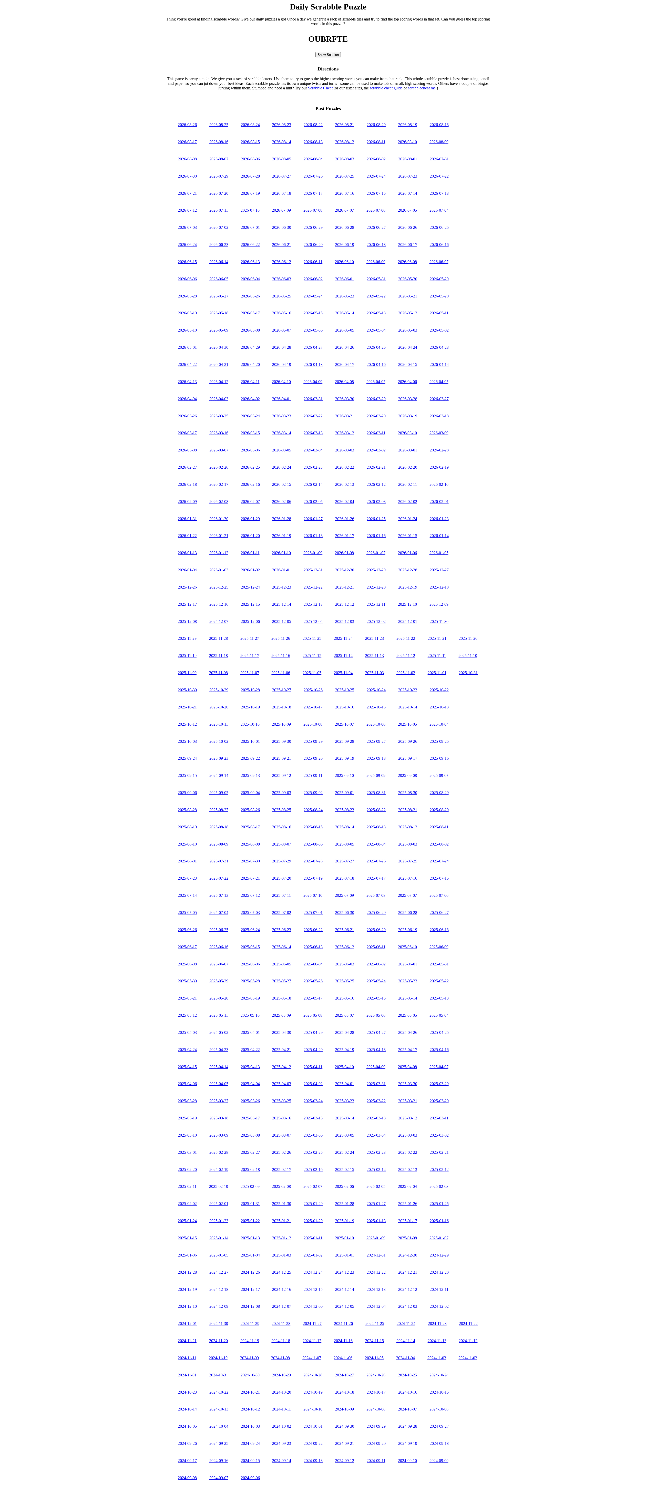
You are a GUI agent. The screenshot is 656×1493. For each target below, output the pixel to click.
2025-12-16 (218, 604)
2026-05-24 (313, 296)
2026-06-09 (375, 262)
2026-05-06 (313, 330)
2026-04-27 (313, 347)
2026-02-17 (218, 484)
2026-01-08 (344, 553)
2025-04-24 (187, 1049)
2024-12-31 (376, 1255)
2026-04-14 (439, 364)
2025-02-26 (281, 1152)
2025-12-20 (376, 587)
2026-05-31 (376, 279)
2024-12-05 (344, 1306)
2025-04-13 (250, 1067)
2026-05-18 (218, 313)
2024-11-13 (437, 1340)
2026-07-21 (187, 193)
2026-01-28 (281, 519)
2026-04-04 (187, 399)
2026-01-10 (281, 553)
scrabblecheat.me (422, 88)
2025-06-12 (344, 947)
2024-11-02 (467, 1358)
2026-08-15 (250, 142)
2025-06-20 (376, 930)
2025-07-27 (344, 861)
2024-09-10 (407, 1460)
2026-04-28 (281, 347)
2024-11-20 (218, 1340)
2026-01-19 (281, 535)
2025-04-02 (313, 1084)
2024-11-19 (249, 1340)
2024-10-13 (218, 1409)
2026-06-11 (313, 262)
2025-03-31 (376, 1084)
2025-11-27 (249, 638)
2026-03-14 (281, 433)
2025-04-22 (250, 1049)
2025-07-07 (407, 895)
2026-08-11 (376, 142)
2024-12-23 (344, 1272)
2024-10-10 (312, 1409)
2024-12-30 (407, 1255)
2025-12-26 (187, 587)
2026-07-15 (376, 193)
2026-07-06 (375, 210)
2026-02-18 (187, 484)
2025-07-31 (218, 861)
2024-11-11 (187, 1358)
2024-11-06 (343, 1358)
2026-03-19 (407, 416)
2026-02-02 (407, 501)
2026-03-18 (439, 416)
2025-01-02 (313, 1255)
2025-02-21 (439, 1152)
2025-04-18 (376, 1049)
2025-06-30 (344, 912)
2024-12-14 (344, 1289)
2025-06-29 (376, 912)
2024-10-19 (313, 1392)
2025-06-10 (407, 947)
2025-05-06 (375, 1015)
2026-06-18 (376, 244)
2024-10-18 (344, 1392)
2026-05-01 (187, 347)
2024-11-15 (374, 1340)
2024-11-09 (249, 1358)
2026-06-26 (407, 227)
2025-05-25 (344, 981)
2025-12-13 (313, 604)
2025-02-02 (187, 1203)
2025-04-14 (218, 1067)
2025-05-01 (250, 1032)
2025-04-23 (218, 1049)
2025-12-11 (376, 604)
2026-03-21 (344, 416)
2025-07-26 (376, 861)
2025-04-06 (187, 1084)
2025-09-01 (344, 792)
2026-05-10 (187, 330)
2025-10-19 (250, 707)
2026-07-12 (187, 210)
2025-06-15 (250, 947)
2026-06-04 (250, 279)
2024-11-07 (311, 1358)
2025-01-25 (439, 1203)
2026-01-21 (218, 535)
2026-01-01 (281, 570)
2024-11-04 (405, 1358)
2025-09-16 (439, 758)
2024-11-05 (374, 1358)
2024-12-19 (187, 1289)
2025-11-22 (405, 638)
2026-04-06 (407, 381)
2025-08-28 (187, 810)
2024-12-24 (313, 1272)
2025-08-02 (439, 844)
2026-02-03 (376, 501)
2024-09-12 (344, 1460)
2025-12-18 (439, 587)
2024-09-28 (407, 1426)
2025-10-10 (250, 724)
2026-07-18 (281, 193)
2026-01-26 (344, 519)
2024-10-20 (281, 1392)
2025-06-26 (187, 930)
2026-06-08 (407, 262)
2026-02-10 (438, 484)
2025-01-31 (250, 1203)
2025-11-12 (405, 655)
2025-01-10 (344, 1238)
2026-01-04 (187, 570)
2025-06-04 (313, 964)
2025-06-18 (439, 930)
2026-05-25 (281, 296)
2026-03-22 (313, 416)
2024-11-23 (437, 1323)
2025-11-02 (405, 673)
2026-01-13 (187, 553)
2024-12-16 (281, 1289)
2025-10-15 (376, 707)
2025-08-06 (313, 844)
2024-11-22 (468, 1323)
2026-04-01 (281, 399)
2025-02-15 (344, 1169)
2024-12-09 (218, 1306)
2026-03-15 (250, 433)
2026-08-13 (313, 142)
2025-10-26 (313, 690)
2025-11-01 (437, 673)
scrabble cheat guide (386, 88)
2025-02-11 (187, 1186)
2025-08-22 (376, 810)
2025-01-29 (313, 1203)
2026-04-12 (218, 381)
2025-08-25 (281, 810)
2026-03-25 (218, 416)
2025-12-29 (376, 570)
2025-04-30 (281, 1032)
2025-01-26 (407, 1203)
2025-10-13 (439, 707)
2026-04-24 (407, 347)
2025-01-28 (344, 1203)
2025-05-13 (439, 998)
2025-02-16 (313, 1169)
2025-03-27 (218, 1101)
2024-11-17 (312, 1340)
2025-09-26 (407, 741)
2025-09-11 (313, 775)
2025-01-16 (439, 1221)
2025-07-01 (313, 912)
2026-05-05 (344, 330)
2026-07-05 (407, 210)
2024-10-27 (344, 1375)
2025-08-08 (250, 844)
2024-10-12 (250, 1409)
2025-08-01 (187, 861)
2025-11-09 (187, 673)
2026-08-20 (376, 124)
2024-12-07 (281, 1306)
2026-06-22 (250, 244)
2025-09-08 (407, 775)
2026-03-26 (187, 416)
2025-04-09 (375, 1067)
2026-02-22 (344, 467)
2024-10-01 (313, 1426)
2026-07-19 (250, 193)
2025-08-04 (376, 844)
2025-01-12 (281, 1238)
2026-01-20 (250, 535)
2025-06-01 (407, 964)
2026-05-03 (407, 330)
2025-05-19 (250, 998)
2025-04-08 (407, 1067)
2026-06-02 (313, 279)
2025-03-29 (439, 1084)
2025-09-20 (313, 758)
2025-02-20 (187, 1169)
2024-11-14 (405, 1340)
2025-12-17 (187, 604)
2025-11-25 (312, 638)
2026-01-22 (187, 535)
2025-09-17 (407, 758)
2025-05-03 (187, 1032)
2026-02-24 (281, 467)
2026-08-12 (344, 142)
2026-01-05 (438, 553)
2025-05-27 (281, 981)
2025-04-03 (281, 1084)
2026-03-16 (218, 433)
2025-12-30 (344, 570)
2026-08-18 (439, 124)
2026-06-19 (344, 244)
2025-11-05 (312, 673)
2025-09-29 (313, 741)
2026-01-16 (376, 535)
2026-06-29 (313, 227)
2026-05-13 (376, 313)
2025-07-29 (281, 861)
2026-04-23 (439, 347)
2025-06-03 (344, 964)
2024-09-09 (438, 1460)
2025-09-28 (344, 741)
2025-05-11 (218, 1015)
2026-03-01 (407, 450)
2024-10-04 (218, 1426)
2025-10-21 (187, 707)
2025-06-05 (281, 964)
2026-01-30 (218, 519)
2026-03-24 (250, 416)
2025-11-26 (280, 638)
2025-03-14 (344, 1118)
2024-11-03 (436, 1358)
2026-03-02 (376, 450)
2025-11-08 (218, 673)
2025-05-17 (313, 998)
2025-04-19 (344, 1049)
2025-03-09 (218, 1135)
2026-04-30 (218, 347)
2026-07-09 (281, 210)
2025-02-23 (376, 1152)
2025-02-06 (344, 1186)
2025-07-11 (281, 895)
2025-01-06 (187, 1255)
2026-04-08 (344, 381)
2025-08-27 (218, 810)
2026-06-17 (407, 244)
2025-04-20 (313, 1049)
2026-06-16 (439, 244)
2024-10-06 (438, 1409)
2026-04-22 (187, 364)
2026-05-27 (218, 296)
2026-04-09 (312, 381)
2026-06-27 (376, 227)
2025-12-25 (218, 587)
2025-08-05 (344, 844)
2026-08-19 (407, 124)
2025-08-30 (407, 792)
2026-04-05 (438, 381)
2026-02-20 (407, 467)
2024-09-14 (281, 1460)
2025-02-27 (250, 1152)
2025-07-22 (218, 878)
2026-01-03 (218, 570)
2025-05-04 (438, 1015)
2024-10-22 (218, 1392)
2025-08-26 (250, 810)
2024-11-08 (280, 1358)
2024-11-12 (468, 1340)
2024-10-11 (281, 1409)
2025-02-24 (344, 1152)
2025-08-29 (439, 792)
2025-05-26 (313, 981)
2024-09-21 (344, 1443)
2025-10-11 (218, 724)
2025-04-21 (281, 1049)
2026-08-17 (187, 142)
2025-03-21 (407, 1101)
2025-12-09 (438, 604)
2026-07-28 (250, 176)
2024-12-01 (187, 1323)
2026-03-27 (439, 399)
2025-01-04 (250, 1255)
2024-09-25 (218, 1443)
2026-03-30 (344, 399)
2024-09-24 (250, 1443)
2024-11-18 (280, 1340)
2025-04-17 (407, 1049)
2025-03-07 (281, 1135)
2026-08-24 (250, 124)
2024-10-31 (218, 1375)
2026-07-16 (344, 193)
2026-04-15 (407, 364)
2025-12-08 (187, 621)
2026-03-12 (344, 433)
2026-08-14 (281, 142)
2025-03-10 (187, 1135)
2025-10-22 (439, 690)
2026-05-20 (439, 296)
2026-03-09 (438, 433)
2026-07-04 (438, 210)
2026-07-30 (187, 176)
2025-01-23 (218, 1221)
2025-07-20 (281, 878)
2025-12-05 (281, 621)
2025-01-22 (250, 1221)
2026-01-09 (312, 553)
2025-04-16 (439, 1049)
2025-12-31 (313, 570)
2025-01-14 (218, 1238)
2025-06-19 (407, 930)
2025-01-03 (281, 1255)
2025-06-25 (218, 930)
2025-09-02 (313, 792)
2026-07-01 (250, 227)
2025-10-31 (468, 673)
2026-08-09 (438, 142)
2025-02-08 (281, 1186)
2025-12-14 (281, 604)
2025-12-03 (344, 621)
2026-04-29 (250, 347)
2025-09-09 (375, 775)
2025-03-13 (376, 1118)
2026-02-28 (439, 450)
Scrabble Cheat (320, 88)
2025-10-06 (375, 724)
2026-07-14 (407, 193)
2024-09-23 (281, 1443)
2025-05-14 (407, 998)
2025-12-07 (218, 621)
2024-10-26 (375, 1375)
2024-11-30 (218, 1323)
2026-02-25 (250, 467)
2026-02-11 (407, 484)
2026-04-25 (376, 347)
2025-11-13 (374, 655)
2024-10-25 (407, 1375)
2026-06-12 (281, 262)
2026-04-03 (218, 399)
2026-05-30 (407, 279)
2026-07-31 (439, 159)
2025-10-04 (438, 724)
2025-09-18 (376, 758)
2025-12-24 (250, 587)
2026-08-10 (407, 142)
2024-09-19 (407, 1443)
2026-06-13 (250, 262)
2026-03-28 (407, 399)
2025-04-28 (344, 1032)
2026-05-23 (344, 296)
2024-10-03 (250, 1426)
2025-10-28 (250, 690)
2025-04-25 (439, 1032)
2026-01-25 (376, 519)
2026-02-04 (344, 501)
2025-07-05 (187, 912)
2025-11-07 (249, 673)
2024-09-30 (344, 1426)
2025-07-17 (376, 878)
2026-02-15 (281, 484)
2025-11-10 (467, 655)
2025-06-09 (438, 947)
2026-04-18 (313, 364)
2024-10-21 (250, 1392)
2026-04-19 (281, 364)
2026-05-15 (313, 313)
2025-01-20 (313, 1221)
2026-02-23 (313, 467)
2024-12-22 (376, 1272)
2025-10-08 (312, 724)
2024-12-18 (218, 1289)
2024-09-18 (439, 1443)
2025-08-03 (407, 844)
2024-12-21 (407, 1272)
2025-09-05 (218, 792)
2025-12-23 (281, 587)
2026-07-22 (439, 176)
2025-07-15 (439, 878)
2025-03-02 (439, 1135)
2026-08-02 (376, 159)
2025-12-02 (376, 621)
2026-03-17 (187, 433)
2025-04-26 (407, 1032)
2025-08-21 (407, 810)
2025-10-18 (281, 707)
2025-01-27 (376, 1203)
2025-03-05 (344, 1135)
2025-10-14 (407, 707)
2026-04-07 (375, 381)
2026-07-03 (187, 227)
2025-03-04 (376, 1135)
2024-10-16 (407, 1392)
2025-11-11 (437, 655)
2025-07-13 (218, 895)
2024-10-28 (312, 1375)
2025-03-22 (376, 1101)
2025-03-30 (407, 1084)
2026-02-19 (439, 467)
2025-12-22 (313, 587)
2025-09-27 (376, 741)
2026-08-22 (313, 124)
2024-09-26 (187, 1443)
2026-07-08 (312, 210)
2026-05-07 (281, 330)
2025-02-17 (281, 1169)
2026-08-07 (218, 159)
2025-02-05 (375, 1186)
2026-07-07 (344, 210)
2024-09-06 (250, 1478)
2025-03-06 (313, 1135)
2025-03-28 (187, 1101)
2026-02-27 (187, 467)
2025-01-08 (407, 1238)
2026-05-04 (376, 330)
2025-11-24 (343, 638)
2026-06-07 (438, 262)
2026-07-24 (376, 176)
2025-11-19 (187, 655)
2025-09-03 (281, 792)
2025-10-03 (187, 741)
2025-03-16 (281, 1118)
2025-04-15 (187, 1067)
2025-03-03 (407, 1135)
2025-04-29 (313, 1032)
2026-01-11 (250, 553)
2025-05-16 (344, 998)
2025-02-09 (250, 1186)
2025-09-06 (187, 792)
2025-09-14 (218, 775)
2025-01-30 (281, 1203)
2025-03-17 (250, 1118)
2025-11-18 (218, 655)
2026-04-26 (344, 347)
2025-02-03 (438, 1186)
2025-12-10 (407, 604)
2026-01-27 (313, 519)
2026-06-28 (344, 227)
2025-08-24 (313, 810)
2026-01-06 (407, 553)
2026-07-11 (218, 210)
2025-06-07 (218, 964)
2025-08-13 (376, 827)
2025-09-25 (439, 741)
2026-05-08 (250, 330)
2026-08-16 (218, 142)
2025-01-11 (313, 1238)
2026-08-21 (344, 124)
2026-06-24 (187, 244)
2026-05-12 (407, 313)
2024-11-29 (250, 1323)
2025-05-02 (218, 1032)
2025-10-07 (344, 724)
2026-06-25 (439, 227)
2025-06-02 (376, 964)
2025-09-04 (250, 792)
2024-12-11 (439, 1289)
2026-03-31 (313, 399)
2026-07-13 (439, 193)
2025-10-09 (281, 724)
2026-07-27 (281, 176)
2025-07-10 (312, 895)
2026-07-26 (313, 176)
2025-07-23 (187, 878)
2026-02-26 (218, 467)
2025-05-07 (344, 1015)
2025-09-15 (187, 775)
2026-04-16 (376, 364)
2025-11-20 (468, 638)
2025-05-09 (281, 1015)
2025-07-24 (439, 861)
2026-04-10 (281, 381)
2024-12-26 (250, 1272)
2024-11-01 (187, 1375)
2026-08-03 (344, 159)
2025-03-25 (281, 1101)
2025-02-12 (439, 1169)
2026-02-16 (250, 484)
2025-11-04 (343, 673)
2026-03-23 (281, 416)
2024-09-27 (439, 1426)
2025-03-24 (313, 1101)
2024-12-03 (407, 1306)
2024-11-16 (343, 1340)
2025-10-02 (218, 741)
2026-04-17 (344, 364)
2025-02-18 (250, 1169)
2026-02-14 (313, 484)
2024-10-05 (187, 1426)
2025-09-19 (344, 758)
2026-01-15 (407, 535)
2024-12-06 (313, 1306)
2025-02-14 (376, 1169)
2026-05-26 (250, 296)
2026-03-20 (376, 416)
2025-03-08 (250, 1135)
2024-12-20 (439, 1272)
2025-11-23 (374, 638)
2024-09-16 (218, 1460)
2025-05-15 (376, 998)
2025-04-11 (313, 1067)
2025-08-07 (281, 844)
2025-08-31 (376, 792)
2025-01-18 (376, 1221)
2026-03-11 (376, 433)
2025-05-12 (187, 1015)
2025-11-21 (437, 638)
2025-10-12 (187, 724)
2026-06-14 (218, 262)
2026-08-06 (250, 159)
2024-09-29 (376, 1426)
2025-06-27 (439, 912)
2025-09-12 (281, 775)
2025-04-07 (438, 1067)
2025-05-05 (407, 1015)
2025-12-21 (344, 587)
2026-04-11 (250, 381)
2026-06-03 (281, 279)
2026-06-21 (281, 244)
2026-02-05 (313, 501)
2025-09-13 (250, 775)
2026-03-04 (313, 450)
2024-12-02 (439, 1306)
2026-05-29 (439, 279)
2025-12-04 (313, 621)
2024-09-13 (313, 1460)
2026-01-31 (187, 519)
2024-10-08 (375, 1409)
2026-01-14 (439, 535)
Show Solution (328, 55)
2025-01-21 (281, 1221)
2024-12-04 (376, 1306)
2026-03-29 (376, 399)
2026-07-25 (344, 176)
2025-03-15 (313, 1118)
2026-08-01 (407, 159)
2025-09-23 (218, 758)
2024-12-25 (281, 1272)
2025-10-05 (407, 724)
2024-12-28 (187, 1272)
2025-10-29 (218, 690)
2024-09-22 (313, 1443)
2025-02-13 (407, 1169)
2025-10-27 (281, 690)
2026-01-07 (375, 553)
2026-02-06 (281, 501)
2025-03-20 (439, 1101)
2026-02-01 (439, 501)
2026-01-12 (218, 553)
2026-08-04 (313, 159)
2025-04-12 (281, 1067)
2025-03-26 (250, 1101)
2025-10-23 (407, 690)
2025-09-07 (438, 775)
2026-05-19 (187, 313)
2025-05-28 (250, 981)
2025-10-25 (344, 690)
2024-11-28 (281, 1323)
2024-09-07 (218, 1478)
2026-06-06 (187, 279)
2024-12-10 (187, 1306)
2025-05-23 (407, 981)
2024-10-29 (281, 1375)
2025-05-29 (218, 981)
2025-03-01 (187, 1152)
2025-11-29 (187, 638)
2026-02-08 (218, 501)
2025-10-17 (313, 707)
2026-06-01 (344, 279)
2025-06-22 (313, 930)
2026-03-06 (250, 450)
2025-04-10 (344, 1067)
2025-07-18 (344, 878)
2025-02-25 (313, 1152)
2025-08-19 (187, 827)
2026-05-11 (439, 313)
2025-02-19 (218, 1169)
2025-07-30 (250, 861)
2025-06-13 (313, 947)
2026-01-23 (439, 519)
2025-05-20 (218, 998)
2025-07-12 (250, 895)
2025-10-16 (344, 707)
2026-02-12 (376, 484)
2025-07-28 (313, 861)
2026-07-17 (313, 193)
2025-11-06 (280, 673)
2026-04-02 (250, 399)
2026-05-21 (407, 296)
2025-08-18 (218, 827)
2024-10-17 (376, 1392)
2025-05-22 (439, 981)
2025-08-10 (187, 844)
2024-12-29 (439, 1255)
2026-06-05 (218, 279)
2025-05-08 (312, 1015)
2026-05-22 (376, 296)
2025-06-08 (187, 964)
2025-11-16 (280, 655)
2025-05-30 (187, 981)
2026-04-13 (187, 381)
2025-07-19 (313, 878)
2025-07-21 (250, 878)
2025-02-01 (218, 1203)
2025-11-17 (249, 655)
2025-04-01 (344, 1084)
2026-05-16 (281, 313)
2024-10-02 (281, 1426)
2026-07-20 (218, 193)
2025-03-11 (439, 1118)
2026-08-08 (187, 159)
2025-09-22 (250, 758)
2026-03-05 (281, 450)
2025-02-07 (312, 1186)
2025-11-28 (218, 638)
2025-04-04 (250, 1084)
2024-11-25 (374, 1323)
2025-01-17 (407, 1221)
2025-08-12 (407, 827)
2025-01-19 (344, 1221)
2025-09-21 (281, 758)
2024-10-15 (439, 1392)
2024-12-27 (218, 1272)
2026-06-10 (344, 262)
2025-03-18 (218, 1118)
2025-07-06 (438, 895)
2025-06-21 (344, 930)
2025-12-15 (250, 604)
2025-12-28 (407, 570)
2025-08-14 (344, 827)
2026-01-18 (313, 535)
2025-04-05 (218, 1084)
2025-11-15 (312, 655)
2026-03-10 (407, 433)
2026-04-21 (218, 364)
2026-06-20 (313, 244)
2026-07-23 (407, 176)
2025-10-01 (250, 741)
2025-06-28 (407, 912)
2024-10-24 (438, 1375)
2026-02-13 (344, 484)
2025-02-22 (407, 1152)
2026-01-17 (344, 535)
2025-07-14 (187, 895)
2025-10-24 (376, 690)
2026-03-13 (313, 433)
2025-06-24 (250, 930)
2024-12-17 (250, 1289)
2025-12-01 (407, 621)
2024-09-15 (250, 1460)
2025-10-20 (218, 707)
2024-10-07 (407, 1409)
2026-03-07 (218, 450)
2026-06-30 (281, 227)
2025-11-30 (439, 621)
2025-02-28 (218, 1152)
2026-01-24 (407, 519)
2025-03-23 (344, 1101)
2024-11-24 (406, 1323)
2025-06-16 (218, 947)
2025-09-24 (187, 758)
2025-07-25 (407, 861)
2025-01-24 (187, 1221)
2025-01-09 (375, 1238)
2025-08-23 (344, 810)
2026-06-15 (187, 262)
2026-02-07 (250, 501)
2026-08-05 (281, 159)
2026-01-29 (250, 519)
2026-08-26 (187, 124)
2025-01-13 (250, 1238)
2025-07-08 (375, 895)
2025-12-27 (439, 570)
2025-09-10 (344, 775)
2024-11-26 (343, 1323)
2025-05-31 (439, 964)
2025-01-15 (187, 1238)
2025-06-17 (187, 947)
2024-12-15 (313, 1289)
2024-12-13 (376, 1289)
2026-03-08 (187, 450)
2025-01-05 (218, 1255)
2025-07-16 (407, 878)
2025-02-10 (218, 1186)
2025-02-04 (407, 1186)
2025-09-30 (281, 741)
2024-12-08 (250, 1306)
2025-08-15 (313, 827)
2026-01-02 (250, 570)
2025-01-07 (438, 1238)
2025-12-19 (407, 587)
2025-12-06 (250, 621)
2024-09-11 (376, 1460)
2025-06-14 (281, 947)
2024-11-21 (187, 1340)
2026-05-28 (187, 296)
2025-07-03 (250, 912)
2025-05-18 (281, 998)
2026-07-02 (218, 227)
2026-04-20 (250, 364)
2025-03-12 (407, 1118)
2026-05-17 (250, 313)
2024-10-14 (187, 1409)
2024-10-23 (187, 1392)
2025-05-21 (187, 998)
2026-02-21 (376, 467)
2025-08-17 (250, 827)
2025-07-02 (281, 912)
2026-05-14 (344, 313)
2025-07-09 (344, 895)
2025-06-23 (281, 930)
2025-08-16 (281, 827)
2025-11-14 (343, 655)
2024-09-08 (187, 1478)
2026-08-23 (281, 124)
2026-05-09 (218, 330)
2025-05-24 (376, 981)
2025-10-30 (187, 690)
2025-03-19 (187, 1118)
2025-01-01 (344, 1255)
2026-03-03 (344, 450)
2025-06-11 (376, 947)
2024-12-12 (407, 1289)
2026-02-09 (187, 501)
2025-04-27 (376, 1032)
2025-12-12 (344, 604)
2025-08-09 (218, 844)
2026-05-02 (439, 330)
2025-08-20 (439, 810)
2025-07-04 (218, 912)
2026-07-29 (218, 176)
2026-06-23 (218, 244)
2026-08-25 (218, 124)
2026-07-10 (250, 210)
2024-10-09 (344, 1409)
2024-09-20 (376, 1443)
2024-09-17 (187, 1460)
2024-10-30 (250, 1375)
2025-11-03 (374, 673)
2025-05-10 (250, 1015)
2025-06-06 (250, 964)
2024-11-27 (312, 1323)
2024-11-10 (218, 1358)
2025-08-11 (439, 827)
